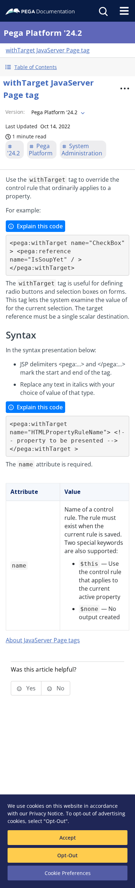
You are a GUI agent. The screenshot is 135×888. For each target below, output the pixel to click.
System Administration (82, 149)
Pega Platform (41, 149)
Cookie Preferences (68, 873)
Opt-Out (67, 855)
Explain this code (40, 226)
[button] (67, 67)
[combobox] (57, 112)
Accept (67, 837)
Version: (15, 111)
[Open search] (102, 10)
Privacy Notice (46, 813)
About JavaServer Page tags (43, 640)
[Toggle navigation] (124, 10)
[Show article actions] (124, 88)
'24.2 (13, 153)
